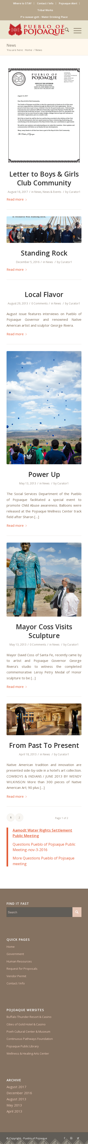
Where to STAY (22, 3)
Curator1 (75, 192)
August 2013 (16, 1099)
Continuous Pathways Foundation (30, 1039)
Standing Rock (44, 253)
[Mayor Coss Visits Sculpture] (44, 580)
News (11, 45)
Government (15, 954)
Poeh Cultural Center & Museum (28, 1031)
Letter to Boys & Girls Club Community (44, 178)
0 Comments (39, 303)
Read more (15, 199)
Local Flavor (44, 294)
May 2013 (14, 1105)
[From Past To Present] (44, 719)
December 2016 (19, 1093)
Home (28, 50)
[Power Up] (44, 407)
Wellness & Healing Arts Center (28, 1053)
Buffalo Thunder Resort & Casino (29, 1017)
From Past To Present (44, 745)
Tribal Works (45, 10)
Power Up (44, 474)
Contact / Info (45, 3)
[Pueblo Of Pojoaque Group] (44, 229)
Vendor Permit (16, 976)
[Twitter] (78, 1138)
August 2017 (16, 1086)
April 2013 (14, 1111)
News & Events (52, 192)
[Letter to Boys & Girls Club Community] (44, 115)
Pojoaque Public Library (23, 1046)
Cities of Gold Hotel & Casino (26, 1024)
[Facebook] (64, 1138)
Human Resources (19, 961)
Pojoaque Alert (68, 3)
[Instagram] (71, 1138)
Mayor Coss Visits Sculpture (44, 631)
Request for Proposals (22, 969)
